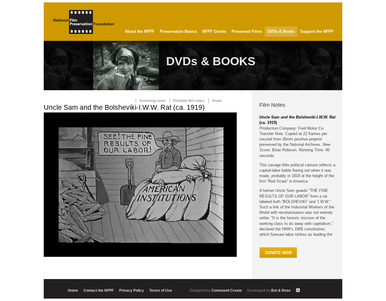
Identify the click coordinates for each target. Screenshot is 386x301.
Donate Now (278, 252)
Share (217, 101)
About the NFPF (139, 31)
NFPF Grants (214, 31)
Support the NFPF (317, 31)
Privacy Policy (131, 290)
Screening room (152, 101)
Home (73, 290)
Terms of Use (160, 290)
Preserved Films (247, 31)
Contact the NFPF (99, 290)
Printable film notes (188, 101)
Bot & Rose (269, 290)
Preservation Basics (178, 31)
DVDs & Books (281, 31)
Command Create (216, 290)
